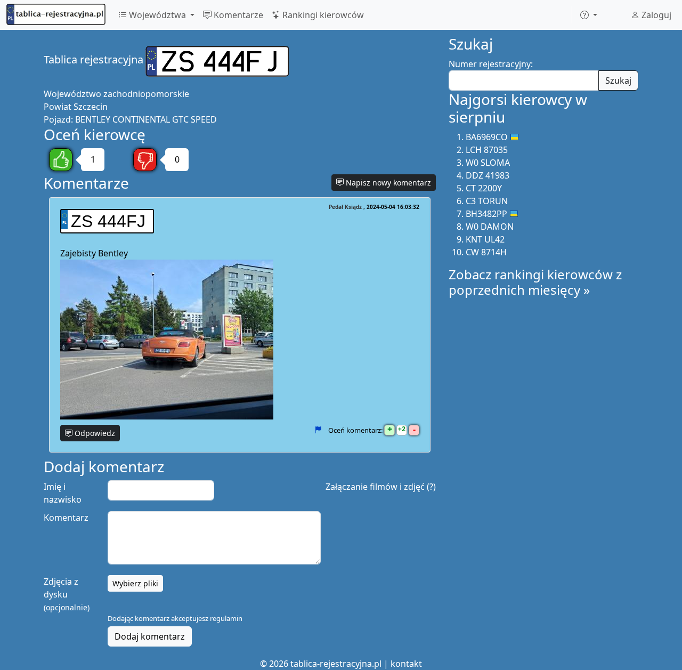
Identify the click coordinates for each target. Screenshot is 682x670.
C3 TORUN (487, 201)
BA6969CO (487, 137)
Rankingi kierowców (322, 15)
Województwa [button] (157, 15)
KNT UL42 (485, 239)
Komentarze (237, 15)
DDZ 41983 (487, 175)
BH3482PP (486, 214)
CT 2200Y (484, 188)
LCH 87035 (487, 150)
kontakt (406, 663)
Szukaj (618, 80)
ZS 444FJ (108, 221)
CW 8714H (486, 252)
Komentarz (66, 517)
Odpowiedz (93, 433)
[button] (589, 15)
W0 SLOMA (488, 162)
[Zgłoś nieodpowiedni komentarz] (317, 430)
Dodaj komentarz (150, 636)
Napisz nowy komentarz (387, 182)
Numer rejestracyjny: (491, 64)
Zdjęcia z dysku (67, 594)
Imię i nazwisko (63, 493)
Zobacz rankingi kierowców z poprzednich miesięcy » (535, 281)
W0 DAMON (490, 226)
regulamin (226, 618)
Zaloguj (655, 15)
